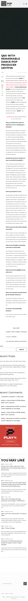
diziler (2, 406)
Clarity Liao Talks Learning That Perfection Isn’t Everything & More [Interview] (13, 468)
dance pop (11, 341)
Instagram (17, 331)
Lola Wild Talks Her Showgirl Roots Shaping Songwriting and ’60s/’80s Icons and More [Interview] (13, 484)
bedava (3, 400)
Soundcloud (24, 331)
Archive (7, 593)
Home (2, 593)
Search (21, 349)
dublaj (2, 418)
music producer (23, 341)
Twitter (13, 331)
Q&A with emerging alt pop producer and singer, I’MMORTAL (13, 500)
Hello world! (20, 396)
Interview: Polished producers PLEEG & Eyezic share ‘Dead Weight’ (11, 542)
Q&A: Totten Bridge (8, 528)
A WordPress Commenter (8, 396)
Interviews (14, 336)
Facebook (8, 331)
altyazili (3, 412)
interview (16, 341)
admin (2, 87)
